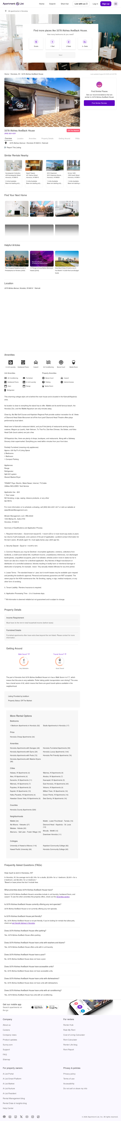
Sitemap (6, 1059)
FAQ (5, 1054)
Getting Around (64, 138)
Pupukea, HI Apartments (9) (20, 787)
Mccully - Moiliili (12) (50, 830)
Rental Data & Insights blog (15, 1103)
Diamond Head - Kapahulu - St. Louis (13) (57, 825)
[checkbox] (36, 43)
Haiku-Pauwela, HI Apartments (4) (23, 795)
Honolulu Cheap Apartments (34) (22, 737)
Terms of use (68, 1078)
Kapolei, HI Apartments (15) (20, 791)
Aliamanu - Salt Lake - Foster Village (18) (25, 832)
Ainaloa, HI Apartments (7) (53, 776)
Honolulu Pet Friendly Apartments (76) (57, 755)
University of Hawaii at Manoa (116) (23, 845)
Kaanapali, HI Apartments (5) (54, 780)
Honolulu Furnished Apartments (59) (56, 748)
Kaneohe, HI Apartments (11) (21, 780)
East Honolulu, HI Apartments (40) (56, 784)
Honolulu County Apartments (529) (23, 809)
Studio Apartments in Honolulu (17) (56, 725)
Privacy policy (69, 1073)
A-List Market (8, 1083)
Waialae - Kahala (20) (18, 828)
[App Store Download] (37, 1007)
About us (7, 1025)
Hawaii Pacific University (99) (21, 849)
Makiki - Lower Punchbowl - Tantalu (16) (58, 821)
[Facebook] (15, 1116)
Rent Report (68, 1049)
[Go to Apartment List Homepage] (13, 3)
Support (6, 1049)
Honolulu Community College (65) (55, 849)
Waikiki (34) (14, 821)
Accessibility (68, 1083)
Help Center (8, 1108)
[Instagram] (32, 1116)
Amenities (32, 138)
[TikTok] (38, 1116)
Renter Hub (68, 1025)
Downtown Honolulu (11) (52, 834)
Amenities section (63, 896)
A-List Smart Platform (12, 1078)
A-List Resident (9, 1093)
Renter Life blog (70, 1044)
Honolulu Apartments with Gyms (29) (24, 751)
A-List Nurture (9, 1088)
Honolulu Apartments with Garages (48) (25, 748)
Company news (9, 1034)
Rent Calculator (70, 1039)
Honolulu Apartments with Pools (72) (23, 755)
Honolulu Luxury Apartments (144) (56, 751)
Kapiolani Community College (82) (56, 845)
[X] (21, 1116)
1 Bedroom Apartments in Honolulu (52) (25, 725)
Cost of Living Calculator (74, 1034)
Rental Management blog (14, 1098)
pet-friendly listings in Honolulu (23, 923)
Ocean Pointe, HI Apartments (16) (55, 795)
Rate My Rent (69, 1029)
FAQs (77, 138)
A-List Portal (8, 1073)
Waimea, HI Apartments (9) (53, 773)
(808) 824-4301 (10, 133)
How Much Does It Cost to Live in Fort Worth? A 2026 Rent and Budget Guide (67, 270)
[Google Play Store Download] (51, 1007)
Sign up (105, 3)
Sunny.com (8, 1044)
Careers (6, 1029)
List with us (80, 3)
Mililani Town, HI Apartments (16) (55, 791)
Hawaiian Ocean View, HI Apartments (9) (25, 798)
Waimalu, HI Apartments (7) (20, 784)
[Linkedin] (10, 1116)
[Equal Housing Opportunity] (4, 1116)
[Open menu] (115, 3)
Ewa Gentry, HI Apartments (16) (55, 798)
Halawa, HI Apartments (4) (20, 773)
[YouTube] (27, 1116)
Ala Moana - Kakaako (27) (20, 824)
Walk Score (23, 654)
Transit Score (58, 654)
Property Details (47, 138)
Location (20, 138)
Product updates (10, 1039)
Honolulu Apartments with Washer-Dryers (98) (25, 760)
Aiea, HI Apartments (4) (19, 776)
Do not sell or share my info (75, 1088)
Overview (8, 138)
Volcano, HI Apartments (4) (53, 787)
